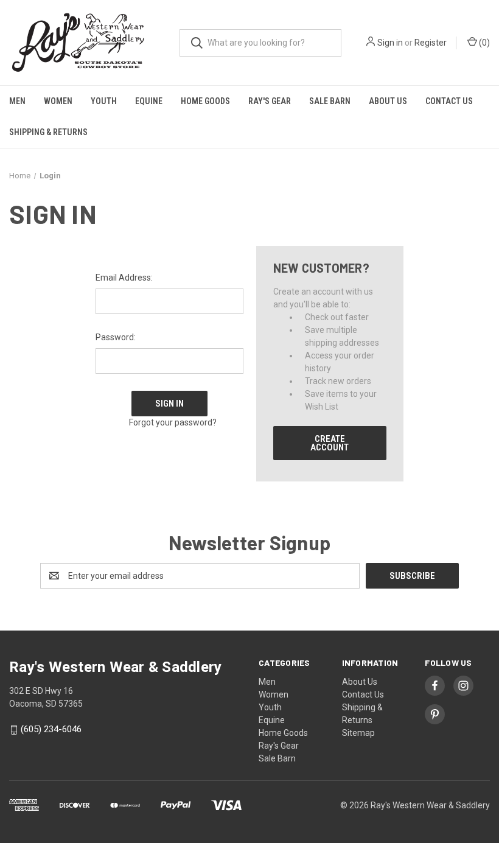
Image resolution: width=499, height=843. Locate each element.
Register (430, 42)
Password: (116, 337)
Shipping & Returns (48, 132)
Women (58, 101)
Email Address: (124, 277)
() (483, 42)
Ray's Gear (269, 101)
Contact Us (449, 101)
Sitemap (358, 733)
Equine (148, 101)
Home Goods (205, 101)
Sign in (390, 42)
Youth (104, 101)
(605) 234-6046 (51, 729)
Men (17, 101)
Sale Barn (330, 101)
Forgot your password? (173, 422)
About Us (388, 101)
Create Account (329, 443)
